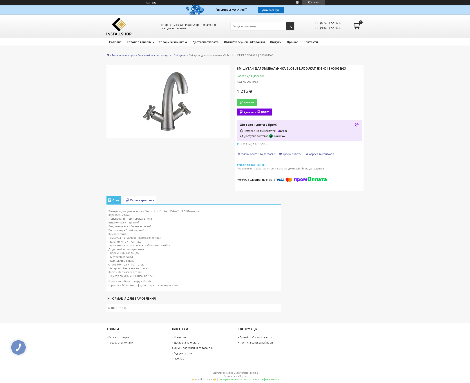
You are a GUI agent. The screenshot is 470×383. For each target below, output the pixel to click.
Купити (248, 102)
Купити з (249, 112)
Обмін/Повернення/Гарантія (244, 42)
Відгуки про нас (183, 353)
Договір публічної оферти (256, 337)
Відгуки (275, 42)
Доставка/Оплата (205, 42)
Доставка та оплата (186, 342)
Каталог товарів (139, 42)
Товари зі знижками (120, 342)
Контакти (311, 42)
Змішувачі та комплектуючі (154, 55)
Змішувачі (180, 55)
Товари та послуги (123, 55)
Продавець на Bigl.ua (235, 376)
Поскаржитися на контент (233, 379)
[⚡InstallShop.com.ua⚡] (118, 26)
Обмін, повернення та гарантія (193, 348)
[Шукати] (290, 26)
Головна (115, 42)
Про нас (292, 42)
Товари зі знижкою (173, 42)
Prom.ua (253, 372)
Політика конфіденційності (256, 342)
